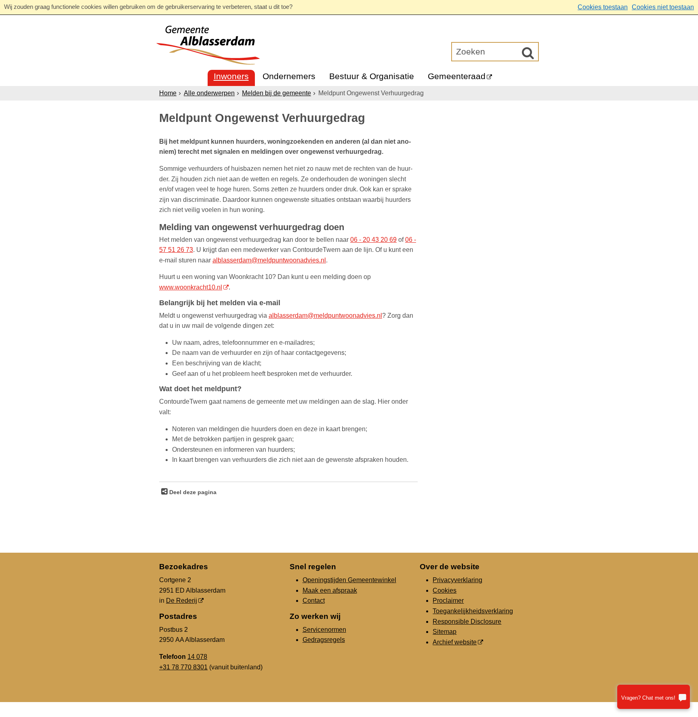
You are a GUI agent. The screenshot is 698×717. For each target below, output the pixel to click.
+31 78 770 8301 (183, 667)
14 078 (197, 656)
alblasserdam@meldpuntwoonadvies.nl (269, 260)
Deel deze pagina (192, 492)
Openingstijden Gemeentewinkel (349, 580)
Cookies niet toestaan (663, 7)
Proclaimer (448, 600)
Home (168, 93)
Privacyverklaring (457, 580)
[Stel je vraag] (653, 697)
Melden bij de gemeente (276, 93)
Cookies (444, 590)
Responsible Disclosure (467, 621)
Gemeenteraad (457, 76)
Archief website (455, 642)
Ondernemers (289, 76)
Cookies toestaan (603, 7)
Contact (314, 600)
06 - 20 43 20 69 (373, 239)
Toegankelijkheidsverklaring (473, 611)
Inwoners (231, 76)
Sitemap (444, 631)
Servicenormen (324, 629)
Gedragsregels (324, 639)
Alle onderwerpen (209, 93)
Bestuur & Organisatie (371, 76)
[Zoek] (528, 53)
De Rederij (181, 600)
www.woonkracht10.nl (190, 287)
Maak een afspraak (330, 590)
